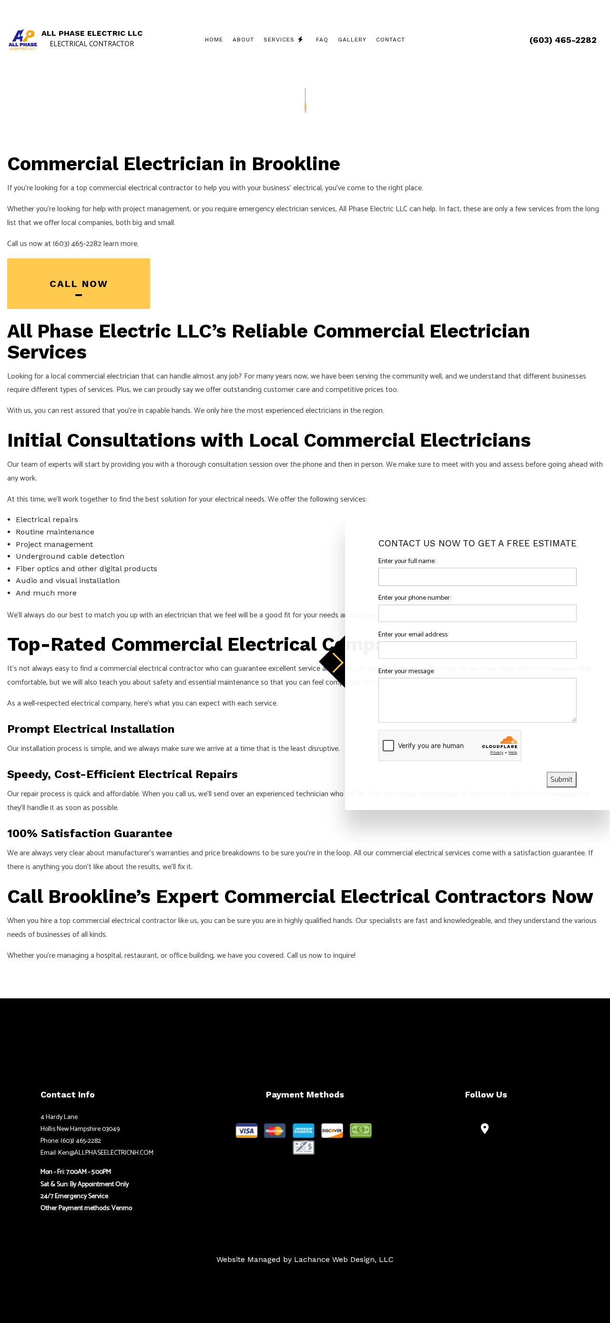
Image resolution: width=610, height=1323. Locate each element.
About (243, 39)
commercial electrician (103, 376)
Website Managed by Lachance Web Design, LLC (305, 1259)
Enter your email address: (413, 634)
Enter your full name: (407, 561)
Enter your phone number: (414, 598)
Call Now (79, 283)
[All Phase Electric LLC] (22, 39)
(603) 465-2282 (563, 40)
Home (214, 39)
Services (279, 39)
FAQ (322, 39)
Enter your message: (406, 671)
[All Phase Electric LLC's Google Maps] (486, 1129)
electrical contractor (160, 188)
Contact (390, 39)
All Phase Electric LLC (91, 33)
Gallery (352, 39)
